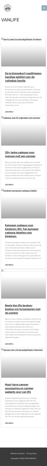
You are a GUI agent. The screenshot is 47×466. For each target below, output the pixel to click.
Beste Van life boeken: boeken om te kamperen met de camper (22, 309)
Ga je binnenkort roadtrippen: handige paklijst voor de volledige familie (23, 77)
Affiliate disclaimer (18, 453)
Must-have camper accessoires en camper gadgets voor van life (19, 388)
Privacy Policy (31, 453)
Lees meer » (9, 112)
